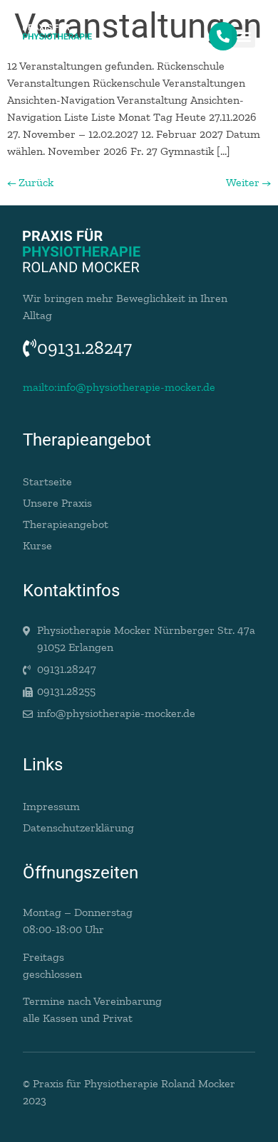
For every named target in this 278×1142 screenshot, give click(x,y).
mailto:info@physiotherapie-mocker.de (119, 387)
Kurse (37, 545)
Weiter (248, 182)
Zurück (30, 182)
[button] (243, 36)
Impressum (51, 806)
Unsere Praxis (57, 503)
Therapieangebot (65, 524)
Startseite (47, 481)
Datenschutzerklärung (78, 827)
